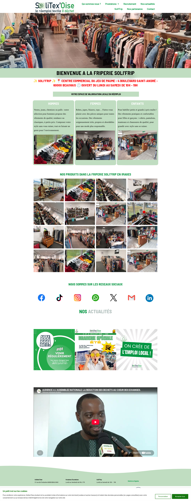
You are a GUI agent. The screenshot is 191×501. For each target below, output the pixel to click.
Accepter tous (180, 496)
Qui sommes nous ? (91, 4)
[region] (95, 494)
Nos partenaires (135, 9)
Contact (151, 9)
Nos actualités (148, 4)
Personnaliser (163, 496)
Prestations (111, 4)
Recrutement (129, 4)
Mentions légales (133, 481)
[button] (36, 349)
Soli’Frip (119, 9)
